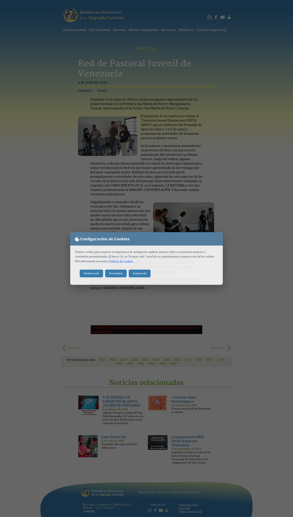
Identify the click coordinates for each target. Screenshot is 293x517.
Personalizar (116, 273)
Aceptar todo (139, 273)
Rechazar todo (91, 273)
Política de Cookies (121, 261)
